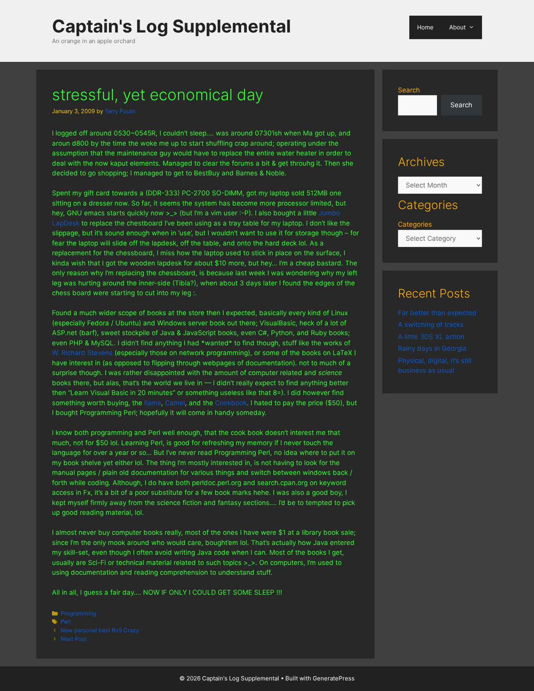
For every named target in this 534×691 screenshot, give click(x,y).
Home (425, 27)
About (457, 27)
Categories (415, 224)
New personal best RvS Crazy (100, 630)
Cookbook (231, 403)
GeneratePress (334, 678)
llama (152, 403)
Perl (65, 621)
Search (409, 90)
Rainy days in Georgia (432, 348)
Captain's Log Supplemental (171, 26)
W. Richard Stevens (82, 353)
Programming (78, 613)
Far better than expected (437, 313)
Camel (175, 403)
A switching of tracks (431, 324)
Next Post (74, 638)
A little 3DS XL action (431, 337)
